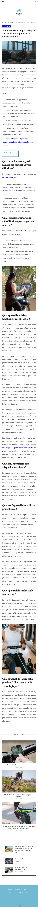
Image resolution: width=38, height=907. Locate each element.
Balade (17, 855)
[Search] (35, 1)
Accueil (4, 22)
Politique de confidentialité (19, 892)
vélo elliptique (7, 177)
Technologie (11, 22)
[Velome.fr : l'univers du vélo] (19, 12)
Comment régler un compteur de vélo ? (19, 765)
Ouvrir (14, 153)
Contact (10, 889)
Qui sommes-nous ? (21, 889)
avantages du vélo (14, 231)
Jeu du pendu (19, 859)
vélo (9, 110)
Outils (17, 861)
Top (19, 905)
